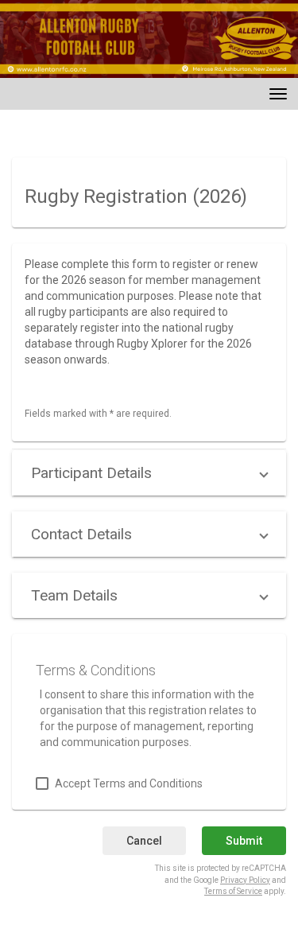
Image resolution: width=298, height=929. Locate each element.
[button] (149, 473)
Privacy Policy (245, 880)
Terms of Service (233, 891)
